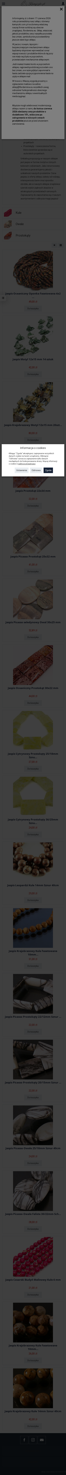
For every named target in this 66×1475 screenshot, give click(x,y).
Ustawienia (21, 470)
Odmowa (36, 470)
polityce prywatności (26, 464)
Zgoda (48, 470)
